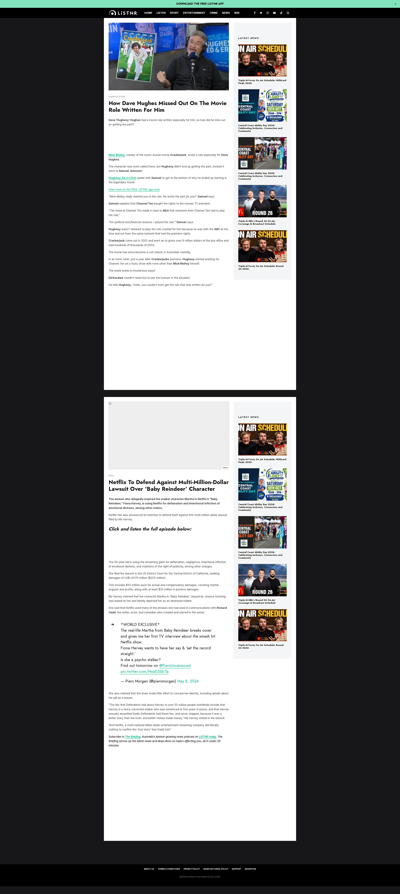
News (226, 12)
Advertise (250, 869)
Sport (174, 12)
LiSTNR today (207, 736)
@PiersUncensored (175, 665)
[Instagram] (267, 13)
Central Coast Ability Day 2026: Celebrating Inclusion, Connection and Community (260, 128)
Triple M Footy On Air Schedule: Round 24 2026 (260, 267)
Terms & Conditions (169, 869)
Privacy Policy (192, 869)
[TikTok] (281, 13)
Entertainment (194, 12)
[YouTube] (274, 13)
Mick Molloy (117, 155)
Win (236, 12)
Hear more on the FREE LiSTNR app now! (134, 189)
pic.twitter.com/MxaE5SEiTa (145, 671)
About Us (149, 869)
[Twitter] (261, 13)
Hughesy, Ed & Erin (117, 96)
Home (148, 12)
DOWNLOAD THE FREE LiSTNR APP (200, 4)
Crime (214, 12)
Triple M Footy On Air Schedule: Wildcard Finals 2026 (262, 82)
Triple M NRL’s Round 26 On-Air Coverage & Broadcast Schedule (256, 222)
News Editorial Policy (215, 869)
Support (236, 869)
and (122, 177)
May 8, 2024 (188, 681)
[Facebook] (255, 13)
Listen (161, 12)
